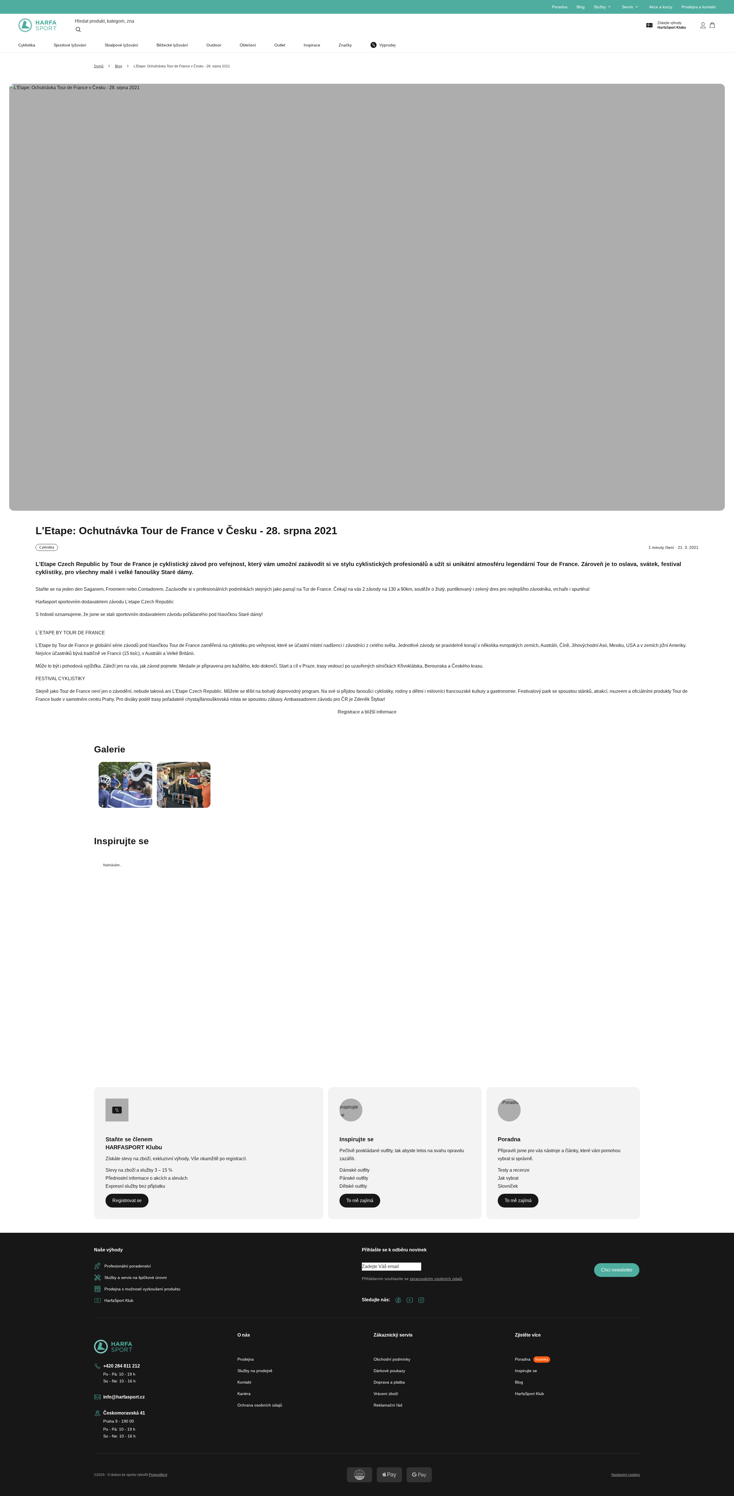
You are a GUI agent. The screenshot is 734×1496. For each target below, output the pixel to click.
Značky (345, 45)
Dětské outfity (353, 1186)
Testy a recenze (514, 1170)
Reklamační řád (388, 1405)
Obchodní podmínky (392, 1359)
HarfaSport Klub (529, 1393)
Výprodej (387, 45)
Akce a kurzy (660, 7)
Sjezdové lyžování (70, 45)
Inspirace (312, 45)
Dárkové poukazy (389, 1370)
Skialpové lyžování (121, 45)
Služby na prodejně (254, 1370)
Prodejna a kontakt (699, 7)
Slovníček (508, 1186)
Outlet (279, 45)
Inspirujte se (526, 1370)
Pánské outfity (353, 1178)
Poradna (559, 7)
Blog (581, 7)
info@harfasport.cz (124, 1396)
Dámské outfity (354, 1170)
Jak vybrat (508, 1178)
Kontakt (244, 1382)
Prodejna (245, 1359)
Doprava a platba (389, 1382)
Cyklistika (26, 45)
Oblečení (248, 45)
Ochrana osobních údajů (259, 1405)
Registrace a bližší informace (367, 711)
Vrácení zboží (386, 1393)
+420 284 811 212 (121, 1366)
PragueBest (158, 1475)
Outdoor (213, 45)
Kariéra (244, 1393)
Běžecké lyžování (172, 45)
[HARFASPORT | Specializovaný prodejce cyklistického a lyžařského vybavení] (37, 25)
